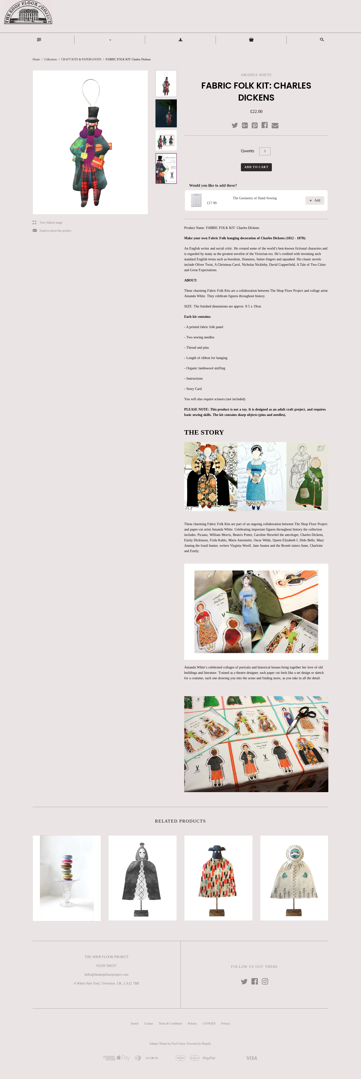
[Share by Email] (275, 125)
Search (135, 1023)
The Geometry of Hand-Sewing (255, 198)
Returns (192, 1023)
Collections (50, 59)
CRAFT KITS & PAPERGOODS (81, 59)
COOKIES (209, 1023)
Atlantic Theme (158, 1043)
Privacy (225, 1023)
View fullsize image (47, 223)
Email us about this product (52, 231)
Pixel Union (178, 1043)
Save (257, 124)
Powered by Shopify (199, 1043)
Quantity (247, 151)
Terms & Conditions (170, 1023)
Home (36, 59)
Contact (148, 1023)
